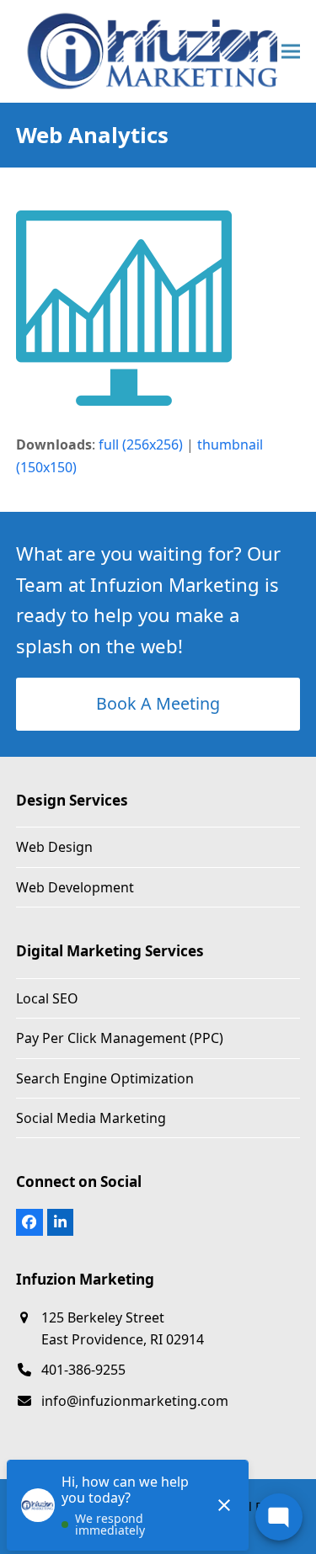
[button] (290, 51)
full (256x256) (141, 444)
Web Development (75, 887)
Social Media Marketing (91, 1118)
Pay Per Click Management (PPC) (119, 1038)
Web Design (54, 847)
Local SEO (47, 998)
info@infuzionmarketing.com (134, 1401)
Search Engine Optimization (105, 1078)
